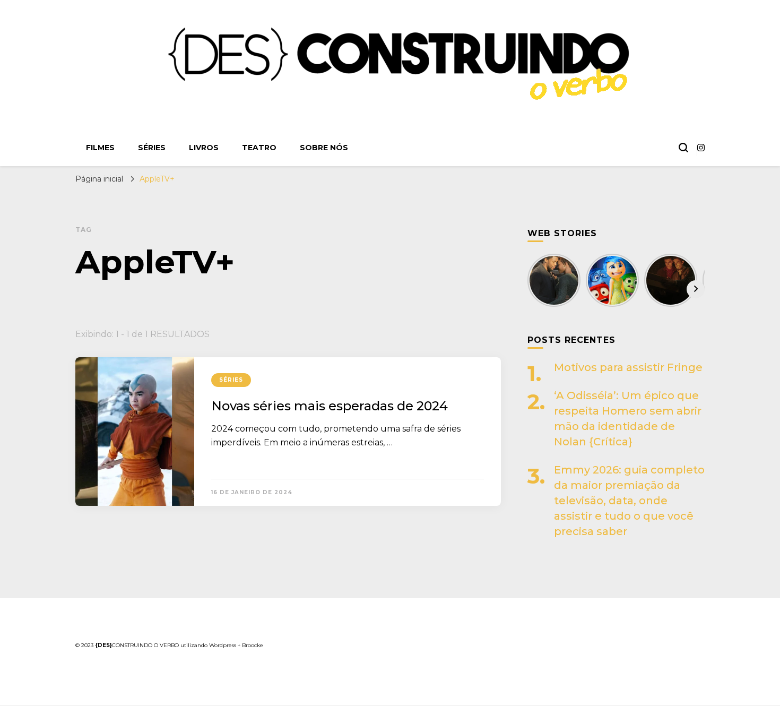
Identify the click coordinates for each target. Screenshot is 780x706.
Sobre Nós (324, 147)
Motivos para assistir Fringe (628, 367)
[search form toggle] (683, 147)
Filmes (100, 147)
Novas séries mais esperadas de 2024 (329, 406)
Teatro (259, 147)
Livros (204, 147)
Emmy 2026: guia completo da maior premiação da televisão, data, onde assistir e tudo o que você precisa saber (629, 500)
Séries (152, 147)
